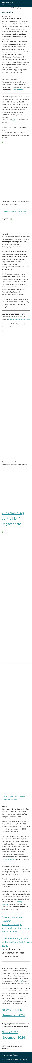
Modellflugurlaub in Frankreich (15, 211)
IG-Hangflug (7, 2)
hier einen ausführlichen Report (19, 319)
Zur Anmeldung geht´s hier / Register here (13, 606)
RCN (13, 120)
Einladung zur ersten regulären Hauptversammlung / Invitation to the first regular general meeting (15, 1012)
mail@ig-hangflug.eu (9, 947)
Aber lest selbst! (17, 90)
